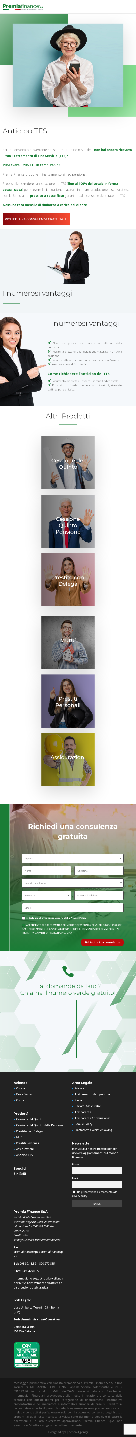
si (56, 917)
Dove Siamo (24, 1094)
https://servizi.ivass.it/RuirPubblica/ (39, 1240)
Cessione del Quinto (29, 1119)
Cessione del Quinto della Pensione (39, 1125)
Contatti (21, 1100)
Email (75, 1178)
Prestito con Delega (29, 1131)
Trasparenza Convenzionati (93, 1118)
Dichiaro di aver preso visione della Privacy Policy (57, 917)
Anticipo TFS (24, 1155)
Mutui (20, 1137)
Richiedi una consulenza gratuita (34, 219)
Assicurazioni (25, 1149)
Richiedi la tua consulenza (102, 942)
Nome (75, 1164)
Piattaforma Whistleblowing (93, 1130)
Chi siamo (22, 1088)
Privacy (79, 1088)
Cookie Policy (83, 1124)
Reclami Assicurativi (88, 1106)
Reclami (80, 1100)
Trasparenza (83, 1112)
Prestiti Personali (27, 1143)
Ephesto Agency (76, 1432)
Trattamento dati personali (93, 1094)
